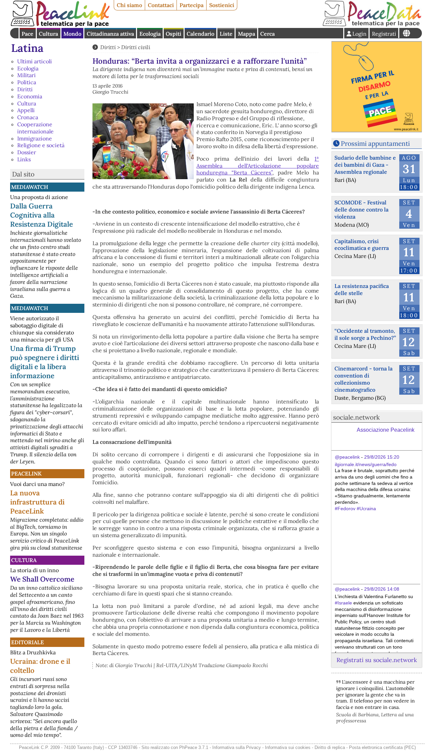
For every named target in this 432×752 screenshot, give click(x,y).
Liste (226, 33)
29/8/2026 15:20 (381, 457)
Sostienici (221, 5)
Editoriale (27, 642)
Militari (26, 75)
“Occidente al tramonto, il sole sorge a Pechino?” (365, 334)
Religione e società (40, 145)
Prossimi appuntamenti (375, 143)
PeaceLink (26, 473)
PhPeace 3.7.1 (193, 747)
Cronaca (27, 117)
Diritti (25, 89)
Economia (29, 96)
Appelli (26, 110)
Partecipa (192, 5)
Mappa (246, 33)
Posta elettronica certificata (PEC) (382, 747)
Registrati (384, 33)
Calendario (200, 33)
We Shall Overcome (42, 579)
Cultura (48, 33)
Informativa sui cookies (287, 747)
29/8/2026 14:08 (381, 589)
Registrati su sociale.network (376, 660)
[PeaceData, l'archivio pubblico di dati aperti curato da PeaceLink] (372, 25)
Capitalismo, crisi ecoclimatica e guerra (361, 245)
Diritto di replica (330, 747)
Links (24, 159)
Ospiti (173, 33)
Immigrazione (34, 138)
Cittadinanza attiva (110, 33)
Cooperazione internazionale (35, 128)
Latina (27, 48)
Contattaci (161, 5)
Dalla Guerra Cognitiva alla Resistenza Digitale (41, 215)
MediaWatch (29, 187)
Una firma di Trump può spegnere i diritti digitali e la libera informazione (44, 362)
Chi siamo (129, 5)
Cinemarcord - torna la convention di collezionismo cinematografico (363, 379)
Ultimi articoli (34, 61)
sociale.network (356, 417)
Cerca (267, 33)
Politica (26, 82)
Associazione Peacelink (385, 430)
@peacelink (347, 457)
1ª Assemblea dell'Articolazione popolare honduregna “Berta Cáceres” (257, 165)
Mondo (72, 33)
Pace (27, 33)
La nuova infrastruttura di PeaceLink (37, 502)
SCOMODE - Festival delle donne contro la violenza (361, 209)
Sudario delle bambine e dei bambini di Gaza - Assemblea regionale (365, 164)
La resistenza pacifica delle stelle (361, 289)
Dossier (26, 152)
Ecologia (150, 33)
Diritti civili (135, 47)
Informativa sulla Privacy (236, 747)
